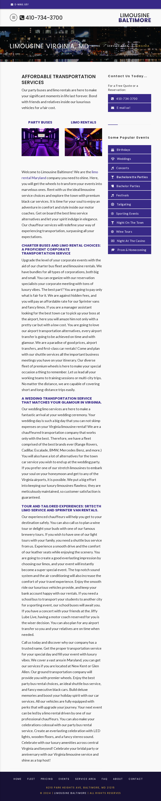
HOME (96, 45)
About (118, 779)
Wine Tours (124, 231)
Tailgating (123, 204)
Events (64, 779)
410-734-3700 (43, 18)
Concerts (122, 168)
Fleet (31, 779)
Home (18, 779)
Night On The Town (130, 222)
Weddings (123, 158)
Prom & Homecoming (131, 250)
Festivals (122, 195)
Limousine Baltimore (70, 793)
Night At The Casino (130, 241)
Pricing (47, 779)
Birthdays (123, 149)
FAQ (104, 779)
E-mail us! (21, 4)
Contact (136, 779)
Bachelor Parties (128, 186)
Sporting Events (127, 213)
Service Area (118, 45)
